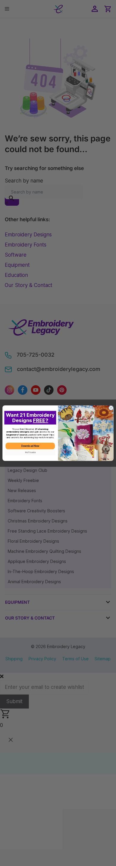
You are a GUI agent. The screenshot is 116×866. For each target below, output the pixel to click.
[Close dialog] (111, 407)
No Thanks (30, 452)
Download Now (30, 445)
